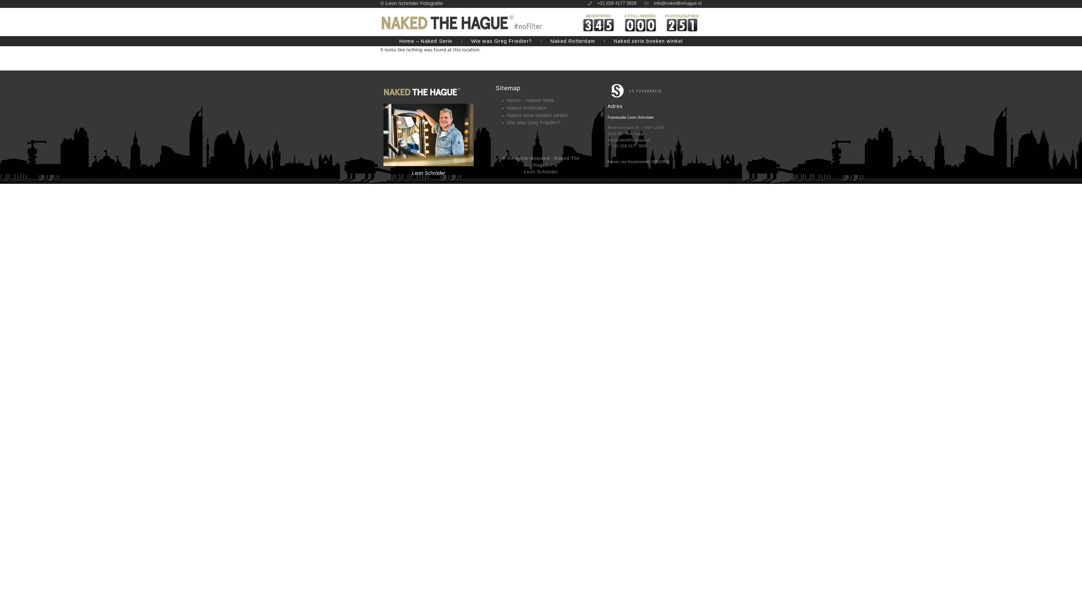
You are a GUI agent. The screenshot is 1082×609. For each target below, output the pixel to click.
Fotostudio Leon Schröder (630, 117)
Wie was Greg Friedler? (501, 41)
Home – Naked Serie (426, 41)
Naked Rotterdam (572, 41)
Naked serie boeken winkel (648, 41)
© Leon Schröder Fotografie (411, 3)
